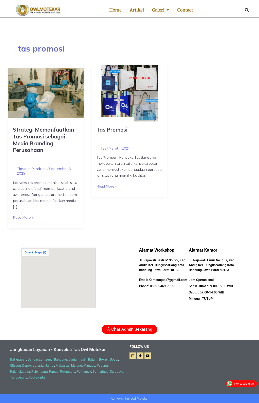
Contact (185, 10)
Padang (102, 365)
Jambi (49, 365)
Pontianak (84, 371)
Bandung (60, 359)
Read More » (23, 217)
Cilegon (15, 365)
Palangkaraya (20, 371)
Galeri (158, 10)
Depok (26, 365)
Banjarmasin (77, 359)
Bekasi (103, 359)
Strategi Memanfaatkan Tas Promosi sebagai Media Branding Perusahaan (43, 139)
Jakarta (38, 365)
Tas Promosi (112, 129)
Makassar (63, 365)
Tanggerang (18, 377)
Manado (89, 365)
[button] (247, 10)
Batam (93, 359)
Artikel (137, 10)
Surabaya (117, 371)
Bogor (114, 359)
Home (115, 10)
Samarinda (100, 371)
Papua (53, 371)
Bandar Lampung (40, 359)
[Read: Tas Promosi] (129, 93)
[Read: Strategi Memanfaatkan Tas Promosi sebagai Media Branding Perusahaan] (46, 93)
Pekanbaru (67, 371)
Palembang (39, 371)
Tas (103, 148)
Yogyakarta (37, 377)
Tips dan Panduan (32, 169)
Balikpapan (18, 359)
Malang (76, 365)
